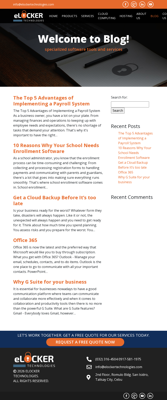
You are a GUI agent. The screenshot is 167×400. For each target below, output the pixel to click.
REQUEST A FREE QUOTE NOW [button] (85, 342)
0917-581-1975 (130, 359)
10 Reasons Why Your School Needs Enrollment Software (134, 153)
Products (69, 16)
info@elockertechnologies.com (118, 367)
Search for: (119, 97)
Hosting (126, 16)
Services (87, 16)
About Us (141, 16)
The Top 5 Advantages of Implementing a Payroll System (135, 138)
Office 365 (125, 172)
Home (53, 16)
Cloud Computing (106, 16)
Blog (154, 16)
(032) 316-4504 (106, 359)
